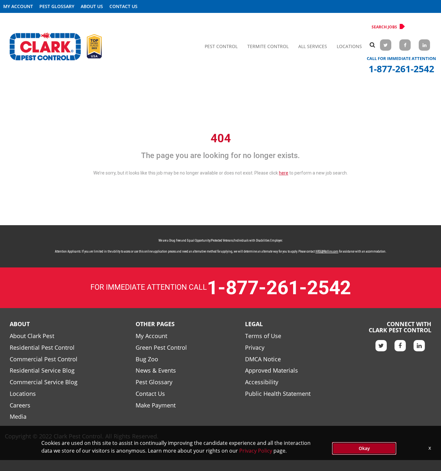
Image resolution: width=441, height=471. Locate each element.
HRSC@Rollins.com (326, 252)
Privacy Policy (255, 450)
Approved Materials (271, 370)
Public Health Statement (278, 393)
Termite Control (268, 46)
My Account (18, 6)
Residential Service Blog (42, 370)
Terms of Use (263, 336)
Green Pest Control (161, 347)
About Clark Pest (32, 336)
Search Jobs (384, 27)
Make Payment (156, 405)
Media (18, 416)
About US (92, 6)
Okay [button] (364, 448)
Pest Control (221, 46)
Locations (349, 46)
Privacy (254, 347)
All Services (312, 46)
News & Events (156, 370)
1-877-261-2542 (401, 69)
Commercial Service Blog (43, 382)
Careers (20, 405)
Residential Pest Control (42, 347)
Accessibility (261, 382)
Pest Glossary (56, 6)
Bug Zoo (147, 359)
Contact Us (123, 6)
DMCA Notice (263, 359)
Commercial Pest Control (43, 359)
